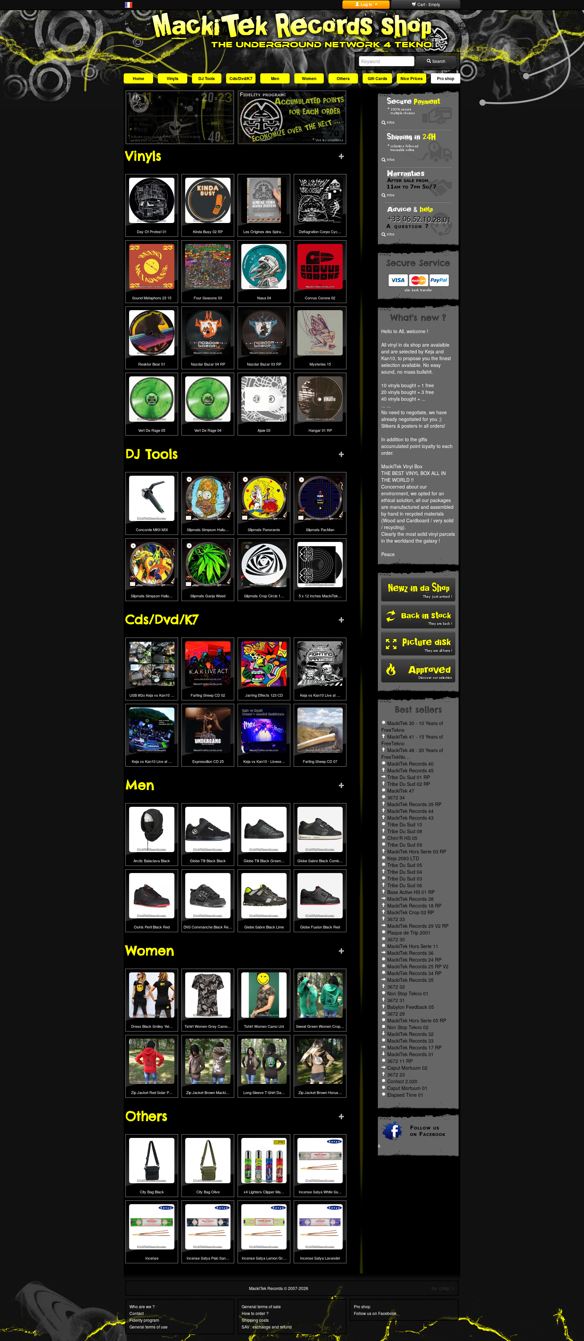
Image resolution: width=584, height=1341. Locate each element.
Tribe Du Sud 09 (404, 844)
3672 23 (396, 1074)
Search (438, 61)
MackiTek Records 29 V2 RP (417, 925)
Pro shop (445, 78)
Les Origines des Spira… (264, 231)
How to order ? (255, 1313)
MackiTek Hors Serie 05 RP (416, 1020)
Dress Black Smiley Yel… (152, 1026)
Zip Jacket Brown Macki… (207, 1092)
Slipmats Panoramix (264, 529)
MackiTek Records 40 (410, 763)
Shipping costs (255, 1320)
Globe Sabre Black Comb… (320, 860)
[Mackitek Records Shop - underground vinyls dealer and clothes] (292, 30)
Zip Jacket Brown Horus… (320, 1092)
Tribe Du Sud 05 (404, 865)
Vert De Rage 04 (207, 430)
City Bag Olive (208, 1191)
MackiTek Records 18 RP (414, 905)
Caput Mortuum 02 (407, 1067)
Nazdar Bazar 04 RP (208, 364)
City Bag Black (152, 1191)
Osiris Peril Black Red (152, 926)
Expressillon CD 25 (208, 761)
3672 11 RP (400, 1061)
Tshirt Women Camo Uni (264, 1026)
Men (275, 78)
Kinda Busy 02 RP (208, 231)
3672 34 (396, 797)
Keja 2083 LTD (403, 858)
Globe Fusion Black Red (320, 926)
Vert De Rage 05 (151, 430)
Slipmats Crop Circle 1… (264, 595)
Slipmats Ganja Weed (207, 595)
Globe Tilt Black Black (208, 860)
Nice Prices (411, 78)
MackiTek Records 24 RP (414, 959)
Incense (152, 1258)
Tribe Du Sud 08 (404, 831)
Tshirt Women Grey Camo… (208, 1026)
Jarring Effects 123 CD (264, 695)
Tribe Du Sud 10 (404, 824)
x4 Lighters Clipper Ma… (264, 1191)
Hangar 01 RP (320, 430)
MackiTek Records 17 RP (414, 1047)
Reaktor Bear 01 (151, 364)
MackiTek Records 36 (410, 952)
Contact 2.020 (402, 1081)
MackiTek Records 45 (410, 770)
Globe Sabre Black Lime (264, 926)
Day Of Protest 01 (152, 231)
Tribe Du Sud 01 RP (408, 777)
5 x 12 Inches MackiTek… (320, 595)
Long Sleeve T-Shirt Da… (264, 1092)
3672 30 (396, 939)
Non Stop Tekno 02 (408, 1027)
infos (390, 122)
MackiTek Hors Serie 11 (412, 946)
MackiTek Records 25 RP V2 (417, 966)
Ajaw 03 (264, 430)
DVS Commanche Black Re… (208, 926)
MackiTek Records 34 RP (414, 973)
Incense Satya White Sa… (320, 1191)
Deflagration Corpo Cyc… (320, 231)
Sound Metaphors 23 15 (151, 297)
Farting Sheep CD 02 (208, 695)
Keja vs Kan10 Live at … (320, 695)
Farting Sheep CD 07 (320, 761)
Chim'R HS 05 (402, 838)
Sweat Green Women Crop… (320, 1026)
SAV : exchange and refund (267, 1327)
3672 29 (396, 1013)
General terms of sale (261, 1306)
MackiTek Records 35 (410, 979)
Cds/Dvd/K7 (240, 78)
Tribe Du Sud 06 (404, 885)
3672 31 (396, 1000)
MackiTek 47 (400, 790)
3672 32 (396, 986)
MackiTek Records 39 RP (414, 804)
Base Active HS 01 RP (411, 892)
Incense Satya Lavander (320, 1258)
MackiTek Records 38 (410, 898)
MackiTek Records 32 (410, 1033)
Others (343, 78)
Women (309, 78)
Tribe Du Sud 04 (404, 871)
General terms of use (148, 1327)
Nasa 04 (264, 297)
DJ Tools (206, 78)
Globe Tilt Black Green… (264, 860)
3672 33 (396, 919)
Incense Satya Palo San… (208, 1258)
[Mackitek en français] (128, 4)
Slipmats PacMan (320, 529)
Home (138, 78)
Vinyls (172, 78)
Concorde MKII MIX (152, 529)
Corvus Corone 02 (320, 297)
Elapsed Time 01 (405, 1094)
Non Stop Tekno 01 (408, 993)
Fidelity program (144, 1320)
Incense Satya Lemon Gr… (264, 1258)
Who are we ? (142, 1306)
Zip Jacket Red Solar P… (152, 1092)
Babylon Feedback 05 (410, 1006)
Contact (136, 1313)
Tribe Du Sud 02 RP (408, 783)
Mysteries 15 (320, 364)
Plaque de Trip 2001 (409, 932)
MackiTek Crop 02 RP (410, 912)
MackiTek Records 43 (410, 817)
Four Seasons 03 (208, 297)
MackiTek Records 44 (410, 811)
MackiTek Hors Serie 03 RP (416, 851)
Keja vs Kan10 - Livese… (264, 761)
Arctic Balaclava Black (151, 860)
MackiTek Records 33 (410, 1040)
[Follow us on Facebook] (418, 1130)
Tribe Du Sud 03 (404, 878)
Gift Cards (377, 78)
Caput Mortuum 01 (407, 1088)
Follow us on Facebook (375, 1313)
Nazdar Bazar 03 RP (264, 364)
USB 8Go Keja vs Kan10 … (151, 695)
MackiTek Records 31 (410, 1054)
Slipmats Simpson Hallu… (208, 529)
